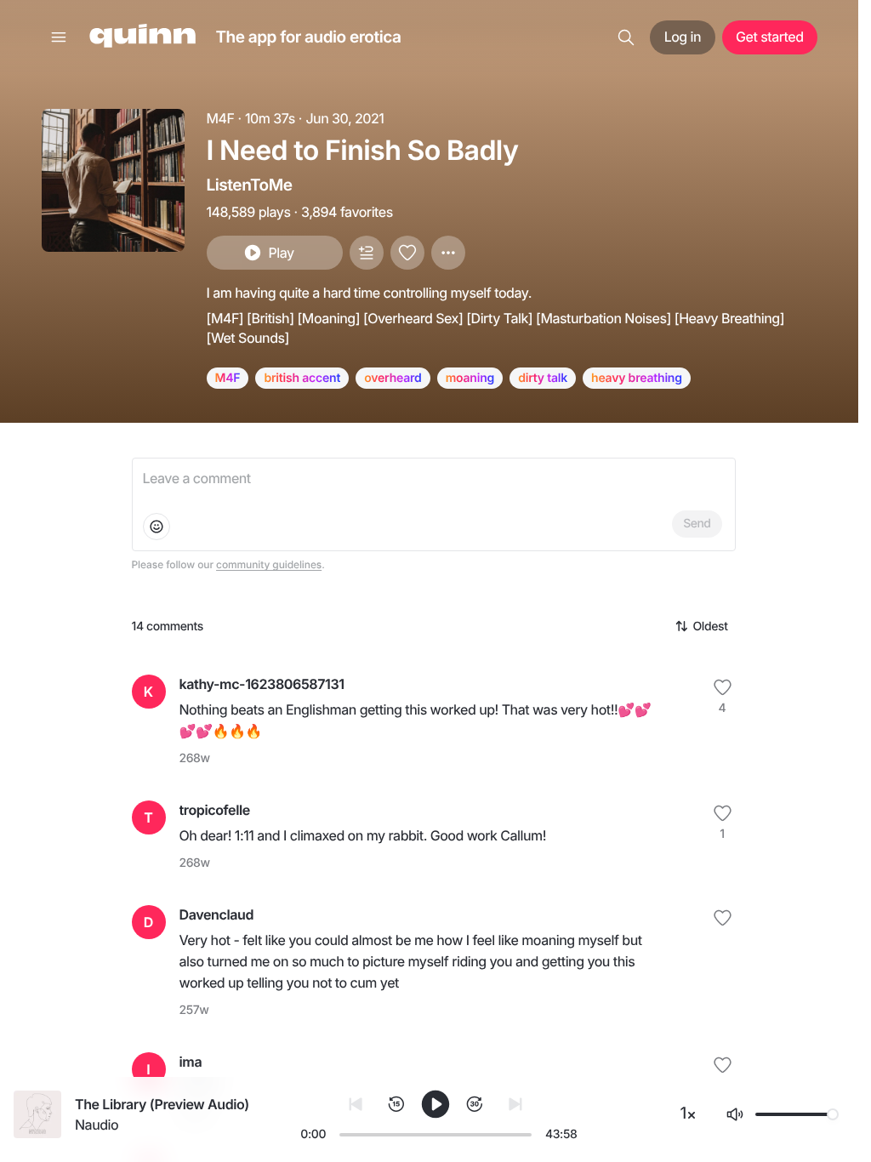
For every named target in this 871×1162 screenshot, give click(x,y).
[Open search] (626, 37)
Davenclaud (216, 914)
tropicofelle (214, 809)
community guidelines (269, 564)
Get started (769, 36)
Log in (682, 36)
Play (280, 252)
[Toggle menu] (59, 37)
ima (190, 1061)
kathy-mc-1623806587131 (261, 683)
